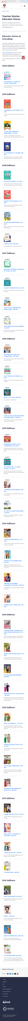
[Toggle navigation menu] (24, 6)
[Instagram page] (13, 974)
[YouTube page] (17, 974)
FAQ (3, 984)
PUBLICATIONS (5, 11)
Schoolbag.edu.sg (9, 52)
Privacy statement (6, 991)
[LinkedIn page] (10, 974)
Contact (4, 979)
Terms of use (5, 993)
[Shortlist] (21, 6)
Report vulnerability (7, 989)
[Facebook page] (8, 974)
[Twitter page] (15, 974)
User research (5, 996)
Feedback (5, 981)
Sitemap (4, 986)
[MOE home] (4, 6)
